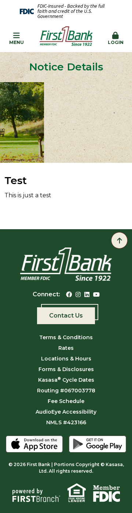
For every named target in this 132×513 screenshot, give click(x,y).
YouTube (96, 294)
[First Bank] (66, 38)
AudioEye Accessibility (66, 411)
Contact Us (66, 315)
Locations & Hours (66, 358)
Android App (97, 444)
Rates (66, 348)
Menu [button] (16, 42)
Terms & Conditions (66, 337)
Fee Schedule (66, 401)
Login (116, 42)
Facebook (69, 294)
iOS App (34, 444)
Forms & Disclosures (66, 369)
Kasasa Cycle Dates (66, 380)
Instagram (78, 294)
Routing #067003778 (66, 390)
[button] (115, 39)
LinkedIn (86, 294)
